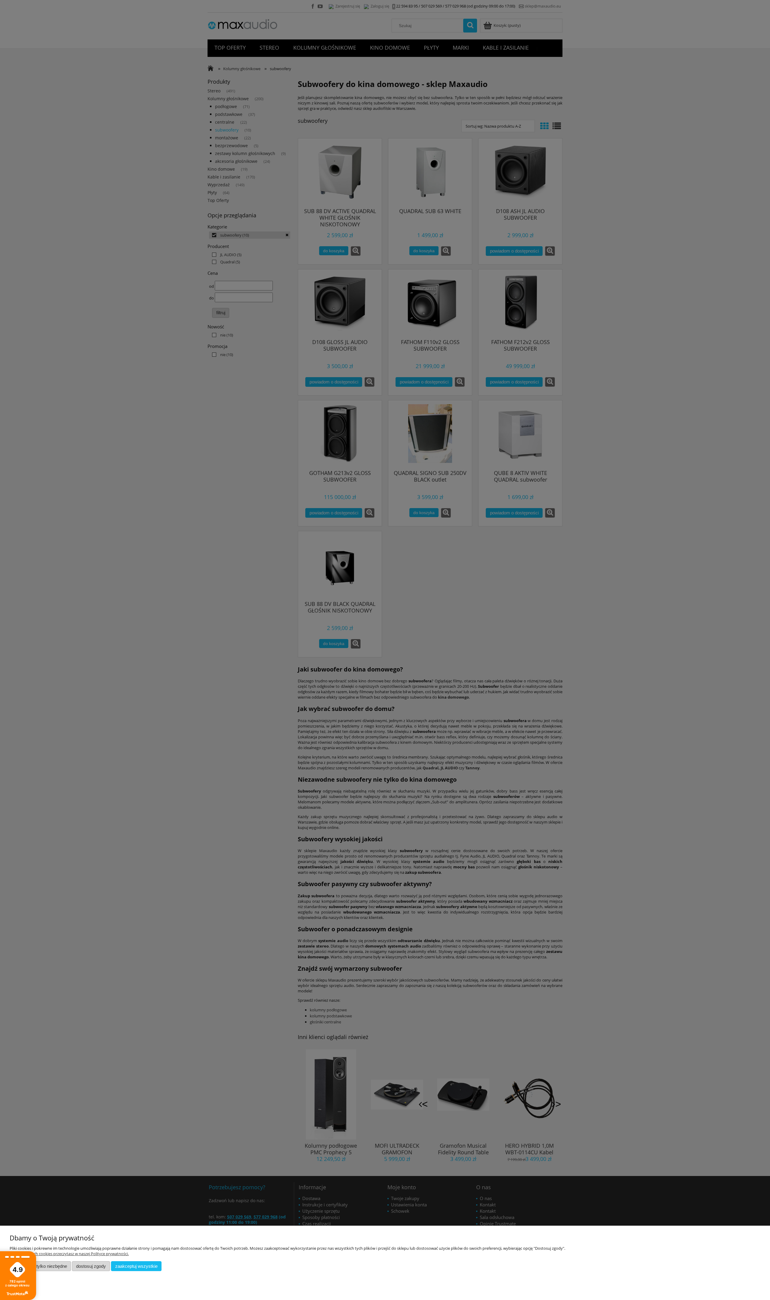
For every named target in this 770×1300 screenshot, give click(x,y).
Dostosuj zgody (91, 1266)
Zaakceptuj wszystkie (136, 1266)
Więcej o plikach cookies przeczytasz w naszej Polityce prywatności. (69, 1253)
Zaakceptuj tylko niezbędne (40, 1266)
